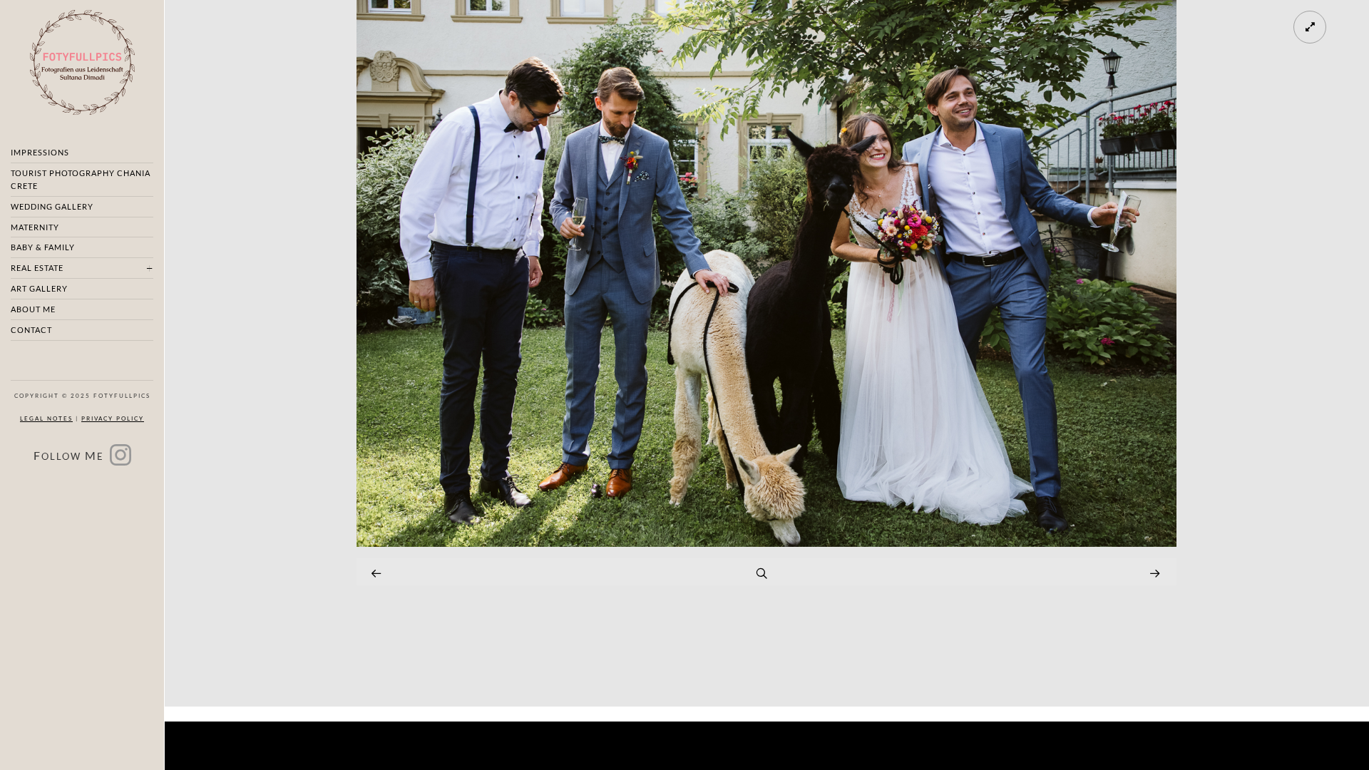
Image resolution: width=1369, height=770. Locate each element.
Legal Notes (46, 418)
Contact (31, 329)
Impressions (40, 152)
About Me (33, 309)
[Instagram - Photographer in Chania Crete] (120, 459)
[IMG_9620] (766, 543)
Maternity (35, 227)
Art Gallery (39, 288)
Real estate (37, 267)
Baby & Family (43, 247)
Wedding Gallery (52, 206)
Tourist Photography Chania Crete (80, 179)
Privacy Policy (112, 418)
